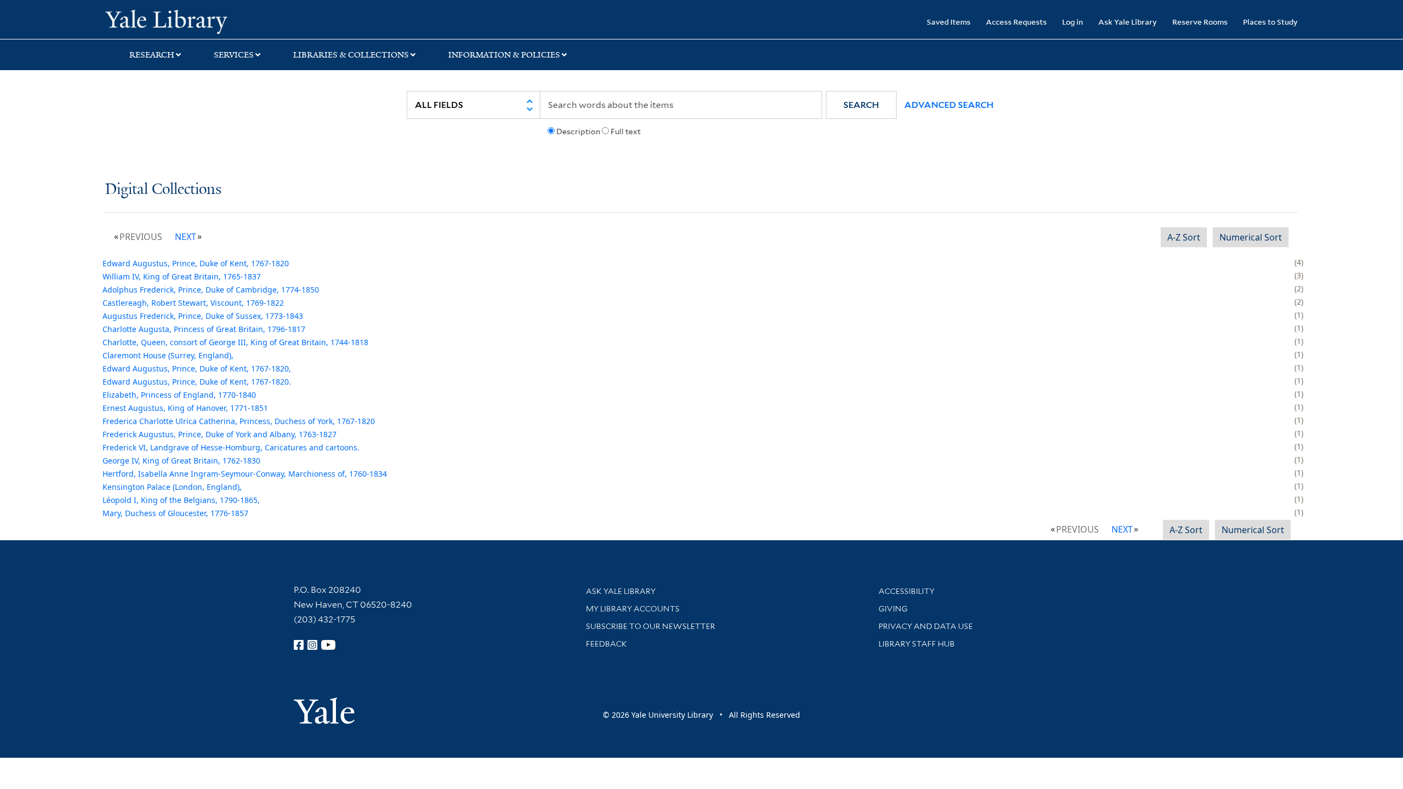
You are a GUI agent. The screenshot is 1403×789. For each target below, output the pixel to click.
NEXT (185, 237)
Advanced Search (949, 105)
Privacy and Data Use (926, 626)
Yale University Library (194, 21)
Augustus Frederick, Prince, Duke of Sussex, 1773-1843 (202, 316)
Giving (893, 608)
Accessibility (906, 591)
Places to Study (1270, 21)
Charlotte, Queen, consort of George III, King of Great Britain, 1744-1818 (235, 342)
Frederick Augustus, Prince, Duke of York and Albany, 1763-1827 (219, 434)
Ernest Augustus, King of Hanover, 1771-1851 (185, 408)
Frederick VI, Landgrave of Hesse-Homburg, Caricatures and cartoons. (231, 447)
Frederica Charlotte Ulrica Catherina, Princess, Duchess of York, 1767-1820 (238, 421)
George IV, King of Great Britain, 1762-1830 (181, 460)
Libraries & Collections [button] (351, 54)
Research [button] (151, 54)
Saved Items (949, 21)
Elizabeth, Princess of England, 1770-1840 (179, 395)
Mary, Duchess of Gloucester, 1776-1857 (175, 513)
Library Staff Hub (917, 643)
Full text (626, 131)
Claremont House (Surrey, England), (167, 355)
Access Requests (1016, 21)
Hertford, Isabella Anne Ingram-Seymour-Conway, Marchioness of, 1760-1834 (244, 473)
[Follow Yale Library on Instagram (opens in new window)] (312, 645)
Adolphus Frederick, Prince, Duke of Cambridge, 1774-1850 (210, 289)
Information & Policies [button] (504, 54)
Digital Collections (163, 189)
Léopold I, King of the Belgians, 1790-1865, (181, 500)
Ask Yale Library (1127, 21)
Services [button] (234, 54)
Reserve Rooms (1200, 21)
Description (578, 131)
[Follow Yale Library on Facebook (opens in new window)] (299, 645)
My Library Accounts (633, 608)
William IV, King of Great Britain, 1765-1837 (181, 276)
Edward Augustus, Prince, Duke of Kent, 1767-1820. (196, 381)
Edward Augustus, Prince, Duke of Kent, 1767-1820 (195, 263)
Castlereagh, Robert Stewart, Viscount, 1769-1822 (193, 303)
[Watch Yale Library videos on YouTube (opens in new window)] (328, 645)
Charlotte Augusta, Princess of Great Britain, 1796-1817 (203, 329)
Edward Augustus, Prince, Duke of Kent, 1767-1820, (196, 368)
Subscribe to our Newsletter (650, 626)
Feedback (606, 643)
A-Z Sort (1183, 237)
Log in (1072, 21)
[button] (861, 105)
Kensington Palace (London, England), (172, 487)
